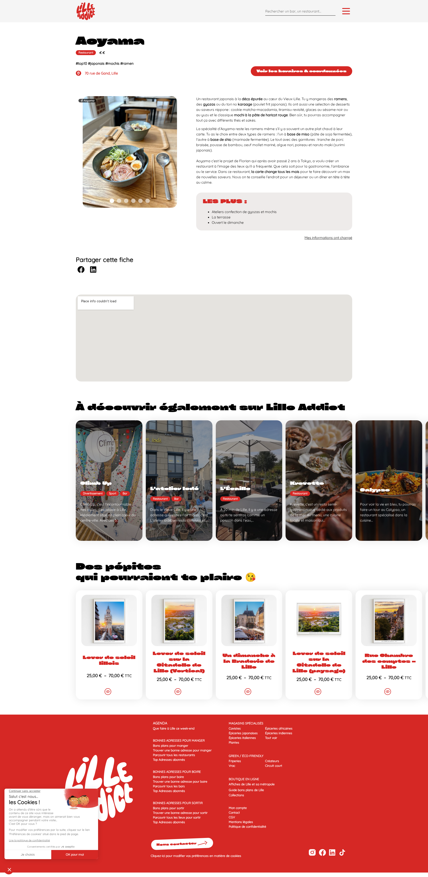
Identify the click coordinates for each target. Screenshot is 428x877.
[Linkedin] (332, 852)
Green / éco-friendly (246, 756)
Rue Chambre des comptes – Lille (389, 661)
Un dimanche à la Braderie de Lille (248, 661)
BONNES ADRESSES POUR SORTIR (178, 803)
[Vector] (312, 852)
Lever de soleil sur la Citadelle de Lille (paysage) (318, 662)
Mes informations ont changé (328, 237)
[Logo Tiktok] (342, 852)
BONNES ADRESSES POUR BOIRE (177, 772)
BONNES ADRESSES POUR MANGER (179, 740)
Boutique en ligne (244, 779)
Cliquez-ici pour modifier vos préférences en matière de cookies (196, 856)
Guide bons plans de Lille (246, 790)
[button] (112, 201)
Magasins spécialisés (246, 723)
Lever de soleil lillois (109, 660)
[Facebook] (322, 852)
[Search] (331, 11)
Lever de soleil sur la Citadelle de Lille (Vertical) (179, 662)
